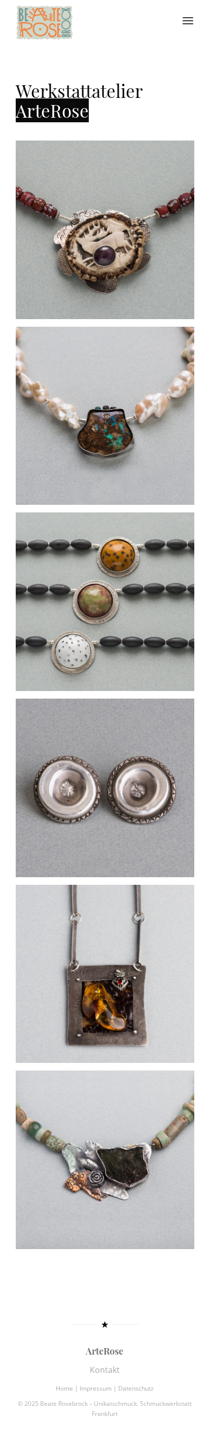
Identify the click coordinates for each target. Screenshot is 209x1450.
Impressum (96, 1369)
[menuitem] (188, 20)
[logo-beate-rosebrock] (87, 20)
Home (64, 1369)
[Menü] (188, 20)
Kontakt (105, 1350)
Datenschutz (136, 1369)
